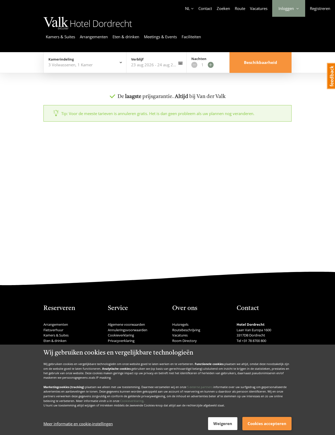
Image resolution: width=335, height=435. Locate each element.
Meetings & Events (160, 36)
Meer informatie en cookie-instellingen (78, 423)
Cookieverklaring (131, 401)
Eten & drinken (126, 36)
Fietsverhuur (53, 330)
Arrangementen (94, 36)
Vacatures (258, 8)
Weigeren (222, 423)
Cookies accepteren (267, 423)
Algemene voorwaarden (126, 324)
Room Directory (184, 340)
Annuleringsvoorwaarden (127, 330)
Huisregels (180, 324)
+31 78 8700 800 (254, 340)
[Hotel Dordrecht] (87, 30)
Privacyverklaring (121, 340)
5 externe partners (200, 387)
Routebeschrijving (186, 330)
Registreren (320, 8)
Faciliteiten (191, 36)
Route (240, 8)
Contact (205, 8)
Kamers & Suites (60, 36)
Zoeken (223, 8)
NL (187, 8)
